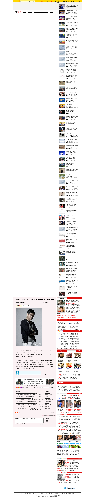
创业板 (61, 317)
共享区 (59, 398)
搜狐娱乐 (24, 12)
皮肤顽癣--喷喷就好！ (74, 325)
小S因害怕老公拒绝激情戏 (74, 311)
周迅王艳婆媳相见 (69, 410)
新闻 (59, 341)
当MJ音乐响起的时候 (75, 433)
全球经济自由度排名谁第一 (75, 339)
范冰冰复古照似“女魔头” (73, 466)
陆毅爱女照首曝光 (77, 410)
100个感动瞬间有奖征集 (62, 427)
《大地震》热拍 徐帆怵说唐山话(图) (23, 406)
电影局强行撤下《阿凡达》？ (75, 348)
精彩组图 (67, 465)
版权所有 (59, 495)
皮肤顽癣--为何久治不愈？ (63, 390)
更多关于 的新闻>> (37, 409)
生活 (59, 338)
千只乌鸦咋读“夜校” (64, 336)
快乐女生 (69, 317)
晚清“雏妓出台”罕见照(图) (74, 423)
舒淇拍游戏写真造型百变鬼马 (75, 430)
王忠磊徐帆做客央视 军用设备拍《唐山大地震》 (26, 404)
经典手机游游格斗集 (71, 398)
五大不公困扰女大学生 (65, 343)
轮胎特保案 (77, 315)
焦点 (59, 334)
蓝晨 (67, 308)
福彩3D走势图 (78, 398)
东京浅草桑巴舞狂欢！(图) (63, 425)
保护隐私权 (51, 493)
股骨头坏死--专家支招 (74, 329)
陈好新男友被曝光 (77, 412)
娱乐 (48, 1)
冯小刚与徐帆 (48, 401)
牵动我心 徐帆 (48, 396)
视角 (59, 336)
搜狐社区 (62, 459)
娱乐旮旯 (67, 477)
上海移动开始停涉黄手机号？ (75, 343)
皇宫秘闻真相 (76, 358)
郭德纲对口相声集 (64, 395)
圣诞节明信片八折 (61, 412)
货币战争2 (77, 397)
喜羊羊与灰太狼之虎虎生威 (75, 374)
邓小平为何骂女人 (61, 358)
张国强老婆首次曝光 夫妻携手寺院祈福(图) (25, 396)
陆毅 (35, 352)
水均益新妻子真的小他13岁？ (75, 333)
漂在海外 (59, 482)
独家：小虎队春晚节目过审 (75, 416)
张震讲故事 (75, 395)
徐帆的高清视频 (48, 394)
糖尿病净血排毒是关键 (62, 329)
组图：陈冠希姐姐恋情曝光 (63, 419)
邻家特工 (59, 375)
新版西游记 (68, 368)
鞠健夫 (67, 300)
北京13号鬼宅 (68, 358)
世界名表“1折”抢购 (61, 325)
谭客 (67, 307)
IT (54, 1)
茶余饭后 (62, 414)
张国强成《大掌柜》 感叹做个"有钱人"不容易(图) (26, 399)
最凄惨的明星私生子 (61, 466)
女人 (61, 1)
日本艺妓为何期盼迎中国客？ (75, 346)
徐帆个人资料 (48, 404)
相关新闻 (51, 12)
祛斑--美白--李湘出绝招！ (74, 389)
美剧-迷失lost (65, 374)
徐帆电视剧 (47, 398)
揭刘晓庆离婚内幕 (69, 409)
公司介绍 (61, 493)
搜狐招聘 (34, 493)
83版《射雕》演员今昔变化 (63, 426)
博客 (71, 1)
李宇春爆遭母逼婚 (61, 410)
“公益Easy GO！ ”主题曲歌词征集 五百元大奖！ (70, 468)
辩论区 (47, 421)
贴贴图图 (67, 476)
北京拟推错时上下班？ (65, 334)
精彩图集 (59, 470)
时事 (59, 346)
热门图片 (67, 466)
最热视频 (62, 351)
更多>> (79, 298)
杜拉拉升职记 (70, 395)
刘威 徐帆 (47, 408)
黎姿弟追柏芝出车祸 (77, 441)
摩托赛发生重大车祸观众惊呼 (75, 425)
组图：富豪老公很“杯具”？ (63, 422)
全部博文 (73, 493)
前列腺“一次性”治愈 (73, 327)
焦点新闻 (67, 474)
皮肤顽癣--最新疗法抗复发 (75, 386)
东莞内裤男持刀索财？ (65, 346)
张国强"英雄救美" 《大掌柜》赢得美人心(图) (25, 394)
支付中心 (30, 493)
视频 (64, 1)
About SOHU (56, 493)
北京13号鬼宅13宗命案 (74, 377)
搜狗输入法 (26, 493)
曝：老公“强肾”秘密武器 (62, 391)
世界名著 (69, 397)
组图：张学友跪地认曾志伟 (75, 418)
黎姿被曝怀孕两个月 (61, 441)
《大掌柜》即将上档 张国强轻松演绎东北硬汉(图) (26, 393)
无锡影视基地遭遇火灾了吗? (75, 334)
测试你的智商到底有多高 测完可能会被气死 (33, 381)
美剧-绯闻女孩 (76, 368)
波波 (67, 312)
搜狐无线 (62, 393)
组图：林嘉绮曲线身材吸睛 (63, 418)
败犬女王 (78, 375)
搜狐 (21, 1)
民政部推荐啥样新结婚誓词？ (75, 344)
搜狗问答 (60, 331)
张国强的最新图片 (49, 399)
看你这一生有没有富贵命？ (30, 383)
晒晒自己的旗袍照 (64, 484)
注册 (18, 424)
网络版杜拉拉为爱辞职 (74, 426)
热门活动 (59, 468)
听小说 (59, 397)
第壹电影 (67, 463)
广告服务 (38, 493)
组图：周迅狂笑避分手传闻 (63, 416)
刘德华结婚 (74, 317)
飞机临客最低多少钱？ (65, 339)
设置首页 (21, 493)
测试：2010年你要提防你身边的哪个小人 (33, 379)
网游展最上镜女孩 (60, 313)
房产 (59, 1)
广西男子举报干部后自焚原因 (73, 336)
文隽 (67, 301)
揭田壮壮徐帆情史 (61, 407)
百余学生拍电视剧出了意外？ (75, 338)
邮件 (69, 1)
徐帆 (32, 352)
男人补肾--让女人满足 (74, 322)
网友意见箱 (70, 488)
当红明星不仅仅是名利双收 (74, 477)
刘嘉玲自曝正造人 (69, 412)
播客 (66, 1)
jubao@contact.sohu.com (52, 496)
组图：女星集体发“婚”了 (74, 422)
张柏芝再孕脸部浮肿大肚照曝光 (74, 310)
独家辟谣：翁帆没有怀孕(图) (74, 300)
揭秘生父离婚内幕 (77, 407)
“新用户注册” (29, 424)
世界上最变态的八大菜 (41, 383)
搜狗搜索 (19, 387)
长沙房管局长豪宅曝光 (65, 341)
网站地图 (65, 493)
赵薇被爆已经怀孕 (61, 409)
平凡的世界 (73, 397)
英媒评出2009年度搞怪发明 (74, 476)
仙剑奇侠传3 (74, 375)
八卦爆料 (67, 462)
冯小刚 (19, 351)
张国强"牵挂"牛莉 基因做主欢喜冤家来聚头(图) (26, 401)
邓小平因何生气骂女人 (74, 378)
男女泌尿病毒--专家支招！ (63, 389)
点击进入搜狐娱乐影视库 (62, 429)
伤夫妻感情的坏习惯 (62, 387)
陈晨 (67, 310)
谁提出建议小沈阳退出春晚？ (75, 341)
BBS (76, 1)
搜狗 (34, 1)
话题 (59, 343)
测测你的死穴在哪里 (50, 384)
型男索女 (67, 480)
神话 (70, 375)
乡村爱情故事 (60, 368)
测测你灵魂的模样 (19, 384)
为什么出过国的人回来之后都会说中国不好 (69, 482)
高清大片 (72, 351)
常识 (59, 339)
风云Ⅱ (62, 375)
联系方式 (46, 493)
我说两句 (79, 1)
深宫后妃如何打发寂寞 (62, 380)
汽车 (56, 1)
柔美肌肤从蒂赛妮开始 (62, 327)
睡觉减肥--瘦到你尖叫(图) (62, 386)
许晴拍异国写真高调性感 (73, 462)
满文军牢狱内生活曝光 (75, 432)
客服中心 (42, 493)
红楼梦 (78, 395)
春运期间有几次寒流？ (65, 338)
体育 (44, 1)
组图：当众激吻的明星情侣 (63, 420)
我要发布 (52, 412)
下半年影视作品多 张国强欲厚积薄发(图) (24, 398)
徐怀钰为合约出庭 (69, 441)
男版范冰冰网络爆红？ (65, 344)
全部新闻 (69, 493)
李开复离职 (73, 315)
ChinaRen (24, 1)
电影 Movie (30, 12)
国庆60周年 (65, 317)
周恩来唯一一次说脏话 (74, 380)
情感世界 (67, 478)
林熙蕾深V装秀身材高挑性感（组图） (68, 470)
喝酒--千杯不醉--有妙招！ (74, 391)
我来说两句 (45, 302)
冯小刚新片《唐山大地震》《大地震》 (41, 12)
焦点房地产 (31, 1)
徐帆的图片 (47, 393)
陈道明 (28, 352)
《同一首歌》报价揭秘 (63, 433)
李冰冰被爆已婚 (69, 407)
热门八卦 (67, 460)
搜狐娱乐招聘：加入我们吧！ (75, 429)
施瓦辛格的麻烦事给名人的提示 (74, 308)
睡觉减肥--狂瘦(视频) (62, 322)
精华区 (47, 420)
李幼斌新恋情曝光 (77, 409)
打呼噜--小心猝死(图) (62, 323)
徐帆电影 (47, 403)
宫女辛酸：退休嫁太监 (62, 378)
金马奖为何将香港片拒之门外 (73, 301)
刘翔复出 (68, 315)
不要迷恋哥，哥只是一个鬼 (74, 474)
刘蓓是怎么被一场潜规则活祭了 (74, 307)
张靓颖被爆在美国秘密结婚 (75, 305)
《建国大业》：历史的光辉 (74, 463)
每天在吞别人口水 (60, 480)
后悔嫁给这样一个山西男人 (74, 478)
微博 (74, 1)
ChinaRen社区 (62, 472)
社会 (59, 348)
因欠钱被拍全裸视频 (60, 306)
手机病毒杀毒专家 (64, 398)
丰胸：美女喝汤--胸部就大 (75, 390)
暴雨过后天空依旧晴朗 (72, 484)
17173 (27, 1)
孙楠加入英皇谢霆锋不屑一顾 (73, 312)
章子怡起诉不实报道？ (65, 333)
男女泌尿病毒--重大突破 (74, 323)
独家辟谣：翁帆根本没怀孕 (75, 427)
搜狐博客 (62, 298)
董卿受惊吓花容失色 (73, 460)
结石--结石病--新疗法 (62, 326)
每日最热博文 (63, 315)
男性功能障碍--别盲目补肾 (75, 387)
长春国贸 (67, 305)
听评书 (59, 395)
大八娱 (67, 304)
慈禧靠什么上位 (65, 377)
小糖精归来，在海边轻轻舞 (74, 480)
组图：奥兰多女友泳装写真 (75, 419)
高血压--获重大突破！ (74, 326)
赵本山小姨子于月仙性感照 (74, 304)
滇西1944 (65, 375)
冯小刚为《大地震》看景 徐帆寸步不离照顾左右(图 (27, 408)
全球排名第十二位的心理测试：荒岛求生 (33, 385)
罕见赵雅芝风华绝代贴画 (73, 465)
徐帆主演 (47, 406)
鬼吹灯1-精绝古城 (64, 397)
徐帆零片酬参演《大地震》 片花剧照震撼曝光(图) (26, 403)
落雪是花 (67, 311)
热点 (59, 344)
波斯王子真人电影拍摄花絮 (63, 430)
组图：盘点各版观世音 (74, 420)
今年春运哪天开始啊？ (65, 348)
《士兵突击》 (22, 354)
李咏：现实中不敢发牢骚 (64, 432)
